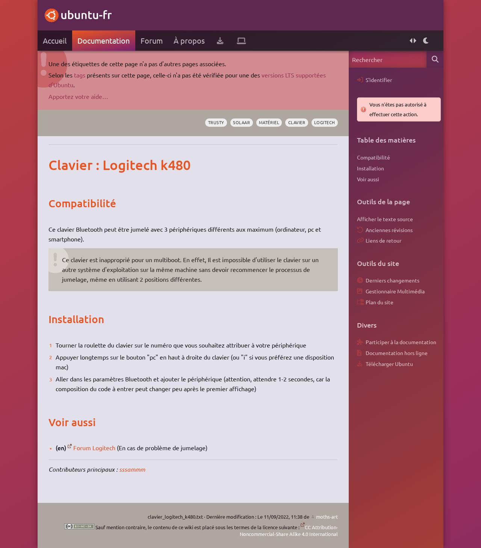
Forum (152, 40)
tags (79, 75)
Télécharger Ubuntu (389, 363)
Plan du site (379, 302)
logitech (324, 122)
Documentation (103, 40)
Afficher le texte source (385, 219)
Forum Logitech (94, 447)
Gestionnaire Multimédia (395, 291)
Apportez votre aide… (78, 96)
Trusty (216, 122)
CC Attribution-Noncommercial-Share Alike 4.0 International (289, 530)
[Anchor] (56, 164)
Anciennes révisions (389, 229)
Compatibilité (373, 157)
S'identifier (379, 79)
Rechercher (435, 59)
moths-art (327, 516)
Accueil (55, 40)
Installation (370, 168)
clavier (297, 122)
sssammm (132, 469)
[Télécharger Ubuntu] (220, 40)
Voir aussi (368, 179)
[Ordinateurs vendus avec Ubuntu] (241, 40)
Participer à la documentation (401, 342)
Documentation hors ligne (397, 352)
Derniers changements (392, 280)
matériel (269, 122)
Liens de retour (383, 240)
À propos (189, 40)
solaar (241, 122)
